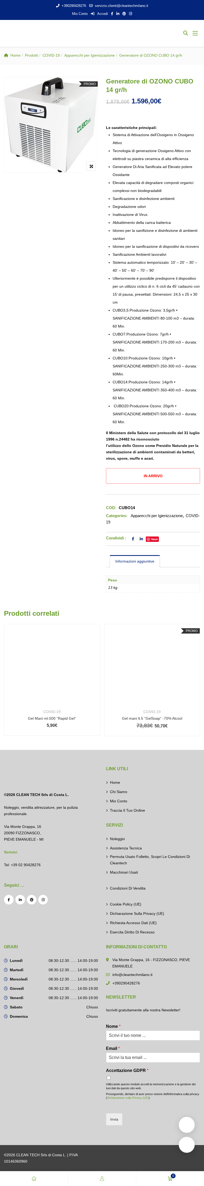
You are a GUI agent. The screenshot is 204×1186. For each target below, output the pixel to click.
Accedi (102, 14)
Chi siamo (118, 792)
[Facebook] (9, 899)
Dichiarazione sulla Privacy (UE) (137, 913)
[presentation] (7, 685)
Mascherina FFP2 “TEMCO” (159, 718)
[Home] (34, 1178)
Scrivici (10, 852)
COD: (111, 507)
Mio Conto (80, 14)
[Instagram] (43, 899)
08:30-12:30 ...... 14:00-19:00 (73, 960)
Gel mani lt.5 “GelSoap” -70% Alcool (59, 718)
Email (113, 1048)
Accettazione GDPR (127, 1070)
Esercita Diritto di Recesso (132, 932)
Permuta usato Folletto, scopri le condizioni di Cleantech (150, 859)
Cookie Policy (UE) (125, 904)
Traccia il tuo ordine (127, 810)
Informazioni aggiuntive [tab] (134, 561)
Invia (114, 1119)
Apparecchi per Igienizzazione (89, 55)
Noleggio (117, 839)
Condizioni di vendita (128, 888)
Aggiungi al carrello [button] (60, 672)
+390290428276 (74, 6)
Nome (113, 1026)
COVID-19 (51, 55)
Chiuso (92, 1007)
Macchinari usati (124, 872)
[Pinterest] (31, 899)
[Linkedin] (20, 899)
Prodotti (31, 55)
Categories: (117, 515)
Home (15, 55)
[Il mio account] (102, 1178)
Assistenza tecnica (126, 848)
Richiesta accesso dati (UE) (133, 923)
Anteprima (59, 691)
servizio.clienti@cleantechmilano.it (121, 6)
